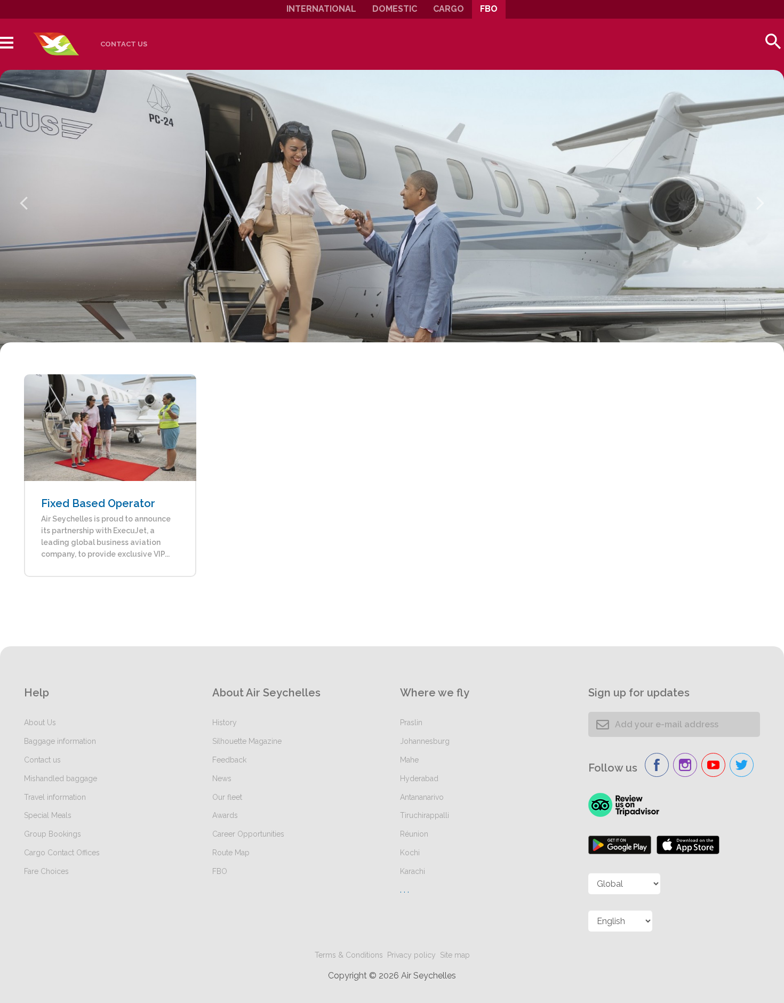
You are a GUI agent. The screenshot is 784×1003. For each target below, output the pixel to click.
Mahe (409, 760)
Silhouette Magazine (247, 741)
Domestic (394, 9)
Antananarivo (422, 797)
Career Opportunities (248, 834)
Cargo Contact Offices (62, 852)
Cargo (448, 9)
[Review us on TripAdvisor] (623, 805)
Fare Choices (46, 871)
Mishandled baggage (60, 778)
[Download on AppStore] (688, 845)
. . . (404, 890)
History (224, 722)
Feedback (229, 760)
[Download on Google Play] (619, 845)
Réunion (414, 834)
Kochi (410, 852)
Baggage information (60, 741)
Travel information (55, 797)
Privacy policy (411, 955)
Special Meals (47, 815)
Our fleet (227, 797)
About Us (40, 722)
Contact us (123, 44)
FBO (489, 9)
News (221, 778)
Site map (455, 955)
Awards (225, 815)
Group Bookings (52, 834)
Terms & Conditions (349, 955)
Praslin (411, 722)
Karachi (412, 871)
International (321, 9)
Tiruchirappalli (424, 815)
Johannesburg (425, 741)
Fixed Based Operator (98, 503)
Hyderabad (419, 778)
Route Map (231, 852)
